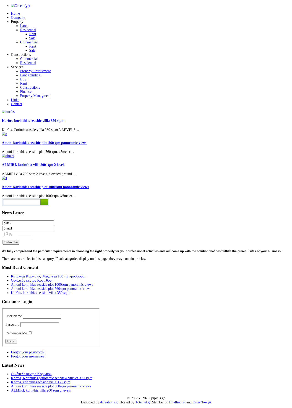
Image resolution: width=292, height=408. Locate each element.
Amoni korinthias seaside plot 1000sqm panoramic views (45, 187)
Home (15, 13)
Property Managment (35, 96)
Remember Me (16, 333)
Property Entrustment (35, 71)
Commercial (29, 42)
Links (15, 100)
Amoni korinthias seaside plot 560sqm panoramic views (44, 143)
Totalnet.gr (143, 402)
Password (12, 324)
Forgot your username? (27, 356)
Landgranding (30, 75)
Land (24, 26)
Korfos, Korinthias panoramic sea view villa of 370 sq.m (51, 378)
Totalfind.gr (177, 402)
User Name (13, 316)
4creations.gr (109, 402)
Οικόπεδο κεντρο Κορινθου (31, 280)
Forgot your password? (27, 352)
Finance (25, 91)
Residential (28, 30)
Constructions (30, 87)
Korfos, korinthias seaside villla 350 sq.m (33, 121)
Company (18, 17)
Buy (23, 79)
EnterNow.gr (202, 402)
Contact (16, 104)
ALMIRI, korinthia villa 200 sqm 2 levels (33, 165)
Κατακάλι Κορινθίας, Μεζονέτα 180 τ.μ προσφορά (47, 276)
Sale (32, 38)
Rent (32, 34)
